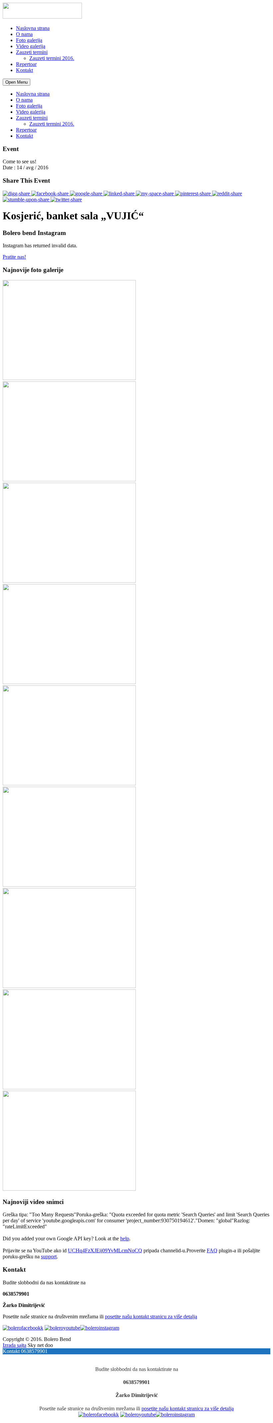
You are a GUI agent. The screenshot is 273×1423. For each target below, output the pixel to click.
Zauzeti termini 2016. (51, 58)
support (49, 1256)
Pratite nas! (14, 257)
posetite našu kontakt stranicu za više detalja (151, 1316)
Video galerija (30, 46)
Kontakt (24, 70)
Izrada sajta (14, 1345)
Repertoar (26, 64)
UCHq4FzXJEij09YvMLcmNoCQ (105, 1250)
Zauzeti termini (32, 52)
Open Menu (16, 82)
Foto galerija (29, 40)
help (124, 1238)
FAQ (212, 1250)
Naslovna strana (33, 28)
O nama (24, 34)
